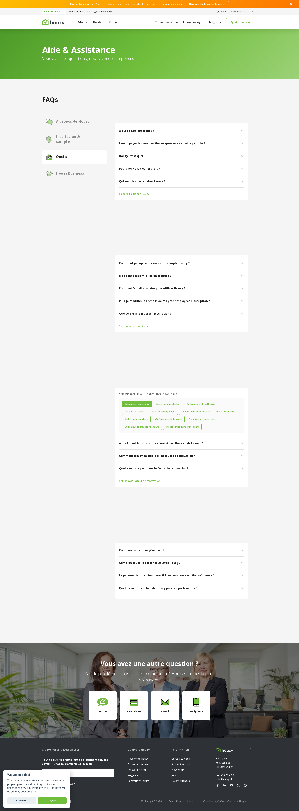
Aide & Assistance (181, 764)
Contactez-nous (180, 758)
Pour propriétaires (54, 11)
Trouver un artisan (167, 22)
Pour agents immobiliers (100, 11)
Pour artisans (76, 11)
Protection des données (183, 801)
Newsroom (177, 769)
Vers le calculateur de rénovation (139, 481)
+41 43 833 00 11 (226, 775)
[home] (53, 22)
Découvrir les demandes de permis (207, 4)
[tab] (137, 404)
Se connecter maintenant (135, 326)
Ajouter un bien (240, 22)
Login (223, 11)
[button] (237, 12)
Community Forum (138, 780)
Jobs (173, 775)
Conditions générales (215, 801)
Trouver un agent (194, 22)
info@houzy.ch (224, 779)
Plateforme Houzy (138, 758)
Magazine (215, 22)
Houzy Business (180, 780)
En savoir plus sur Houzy (134, 193)
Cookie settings (237, 801)
